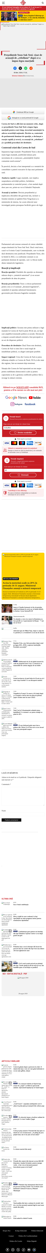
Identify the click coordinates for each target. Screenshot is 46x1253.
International (29, 76)
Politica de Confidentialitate (28, 1236)
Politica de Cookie (16, 1241)
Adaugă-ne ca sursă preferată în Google (25, 118)
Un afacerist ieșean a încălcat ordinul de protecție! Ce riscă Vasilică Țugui (28, 1118)
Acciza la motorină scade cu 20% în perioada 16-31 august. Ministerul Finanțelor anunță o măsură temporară (22, 586)
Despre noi (6, 1231)
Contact (11, 1236)
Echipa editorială (21, 1231)
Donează (24, 475)
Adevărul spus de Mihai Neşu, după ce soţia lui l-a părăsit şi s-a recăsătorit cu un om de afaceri (28, 631)
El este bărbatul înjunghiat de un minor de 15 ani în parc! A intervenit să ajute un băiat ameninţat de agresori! (21, 8)
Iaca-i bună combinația (20, 904)
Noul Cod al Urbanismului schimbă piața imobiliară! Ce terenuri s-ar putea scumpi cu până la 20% (27, 712)
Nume (4, 811)
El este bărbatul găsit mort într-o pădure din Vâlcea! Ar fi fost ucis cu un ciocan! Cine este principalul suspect (28, 727)
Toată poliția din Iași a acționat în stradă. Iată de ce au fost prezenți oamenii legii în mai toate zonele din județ (28, 1205)
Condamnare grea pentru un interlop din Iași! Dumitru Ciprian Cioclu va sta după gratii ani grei (28, 933)
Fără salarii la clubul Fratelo (22, 1218)
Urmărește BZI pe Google (25, 112)
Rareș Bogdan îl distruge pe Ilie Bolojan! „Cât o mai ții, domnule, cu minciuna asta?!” (31, 18)
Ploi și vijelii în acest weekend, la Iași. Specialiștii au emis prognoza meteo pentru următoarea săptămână (27, 918)
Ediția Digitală (31, 1241)
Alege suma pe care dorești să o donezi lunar (16, 424)
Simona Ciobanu (17, 76)
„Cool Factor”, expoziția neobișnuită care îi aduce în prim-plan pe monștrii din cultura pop (28, 1105)
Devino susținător (25, 433)
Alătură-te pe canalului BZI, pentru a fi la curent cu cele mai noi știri (23, 388)
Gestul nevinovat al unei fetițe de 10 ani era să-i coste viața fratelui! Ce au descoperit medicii (28, 679)
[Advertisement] (23, 525)
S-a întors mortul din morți (22, 1149)
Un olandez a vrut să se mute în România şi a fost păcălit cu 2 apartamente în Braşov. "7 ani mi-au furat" (28, 621)
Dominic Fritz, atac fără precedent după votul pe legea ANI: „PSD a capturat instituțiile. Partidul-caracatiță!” (28, 645)
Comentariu (6, 784)
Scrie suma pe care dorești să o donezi (15, 467)
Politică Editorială (37, 1231)
